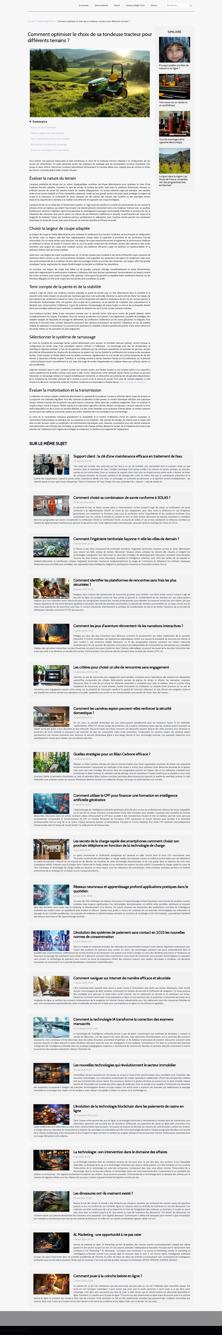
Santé (117, 5)
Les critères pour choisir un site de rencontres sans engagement (121, 667)
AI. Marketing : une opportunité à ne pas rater (107, 1234)
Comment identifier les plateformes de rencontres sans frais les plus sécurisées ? (124, 582)
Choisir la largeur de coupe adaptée (47, 133)
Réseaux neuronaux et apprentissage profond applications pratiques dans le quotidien (130, 888)
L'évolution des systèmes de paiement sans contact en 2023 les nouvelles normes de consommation (129, 934)
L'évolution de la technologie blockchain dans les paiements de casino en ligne (128, 1108)
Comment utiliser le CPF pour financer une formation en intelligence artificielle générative (125, 797)
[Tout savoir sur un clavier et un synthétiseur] (174, 86)
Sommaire (40, 122)
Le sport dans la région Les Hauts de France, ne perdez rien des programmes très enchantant (173, 181)
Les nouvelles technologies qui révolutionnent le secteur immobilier (124, 1065)
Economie (84, 5)
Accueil (31, 21)
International (101, 5)
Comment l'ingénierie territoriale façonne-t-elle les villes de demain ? (126, 539)
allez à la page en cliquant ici (133, 382)
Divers (154, 5)
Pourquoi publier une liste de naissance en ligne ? (174, 67)
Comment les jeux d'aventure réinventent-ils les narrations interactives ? (128, 626)
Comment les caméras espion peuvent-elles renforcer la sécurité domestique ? (122, 710)
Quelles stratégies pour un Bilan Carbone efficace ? (111, 754)
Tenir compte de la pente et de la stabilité (50, 138)
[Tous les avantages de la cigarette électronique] (174, 123)
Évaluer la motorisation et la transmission (50, 150)
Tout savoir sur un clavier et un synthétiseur (173, 104)
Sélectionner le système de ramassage (49, 144)
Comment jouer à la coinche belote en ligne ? (107, 1276)
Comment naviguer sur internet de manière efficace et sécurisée (121, 978)
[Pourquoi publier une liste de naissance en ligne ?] (174, 49)
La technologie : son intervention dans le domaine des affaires (120, 1152)
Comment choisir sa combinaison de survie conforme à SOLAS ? (121, 497)
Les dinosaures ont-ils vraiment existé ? (103, 1193)
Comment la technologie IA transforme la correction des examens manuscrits (123, 1021)
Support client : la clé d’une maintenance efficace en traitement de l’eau (127, 456)
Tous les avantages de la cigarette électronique (171, 141)
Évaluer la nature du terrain (43, 127)
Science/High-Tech (135, 5)
